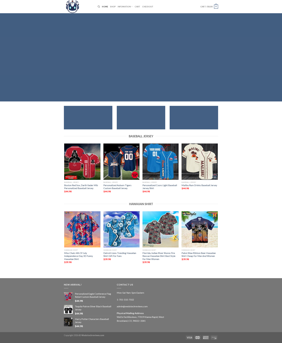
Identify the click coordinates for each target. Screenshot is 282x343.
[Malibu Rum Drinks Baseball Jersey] (200, 161)
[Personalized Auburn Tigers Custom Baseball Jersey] (121, 161)
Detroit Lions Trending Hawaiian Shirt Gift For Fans (119, 254)
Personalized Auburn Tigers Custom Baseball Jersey (117, 187)
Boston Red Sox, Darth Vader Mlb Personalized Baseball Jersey (81, 187)
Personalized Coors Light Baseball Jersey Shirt (159, 187)
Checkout (147, 6)
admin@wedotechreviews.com (132, 306)
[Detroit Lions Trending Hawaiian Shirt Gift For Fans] (121, 229)
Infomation (124, 6)
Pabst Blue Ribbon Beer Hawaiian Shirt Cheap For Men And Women (199, 254)
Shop (113, 6)
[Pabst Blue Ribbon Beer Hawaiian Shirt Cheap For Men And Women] (200, 229)
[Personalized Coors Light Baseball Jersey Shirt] (160, 161)
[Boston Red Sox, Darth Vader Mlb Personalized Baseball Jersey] (82, 161)
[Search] (99, 6)
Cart (137, 6)
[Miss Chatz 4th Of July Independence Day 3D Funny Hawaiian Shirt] (82, 229)
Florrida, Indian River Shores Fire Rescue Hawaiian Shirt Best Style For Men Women (158, 256)
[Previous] (64, 172)
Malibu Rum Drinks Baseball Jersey (199, 185)
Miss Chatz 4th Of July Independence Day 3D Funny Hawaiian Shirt (78, 256)
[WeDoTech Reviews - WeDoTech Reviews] (78, 6)
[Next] (217, 172)
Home (105, 6)
